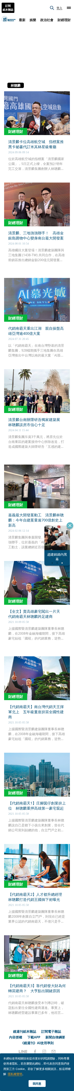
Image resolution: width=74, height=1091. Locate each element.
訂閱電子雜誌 (51, 1031)
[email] (53, 1051)
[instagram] (44, 1051)
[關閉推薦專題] (70, 525)
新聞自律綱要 (55, 1037)
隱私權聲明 (15, 1074)
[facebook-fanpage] (35, 1051)
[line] (23, 1051)
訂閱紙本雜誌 (8, 8)
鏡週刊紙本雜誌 (24, 1031)
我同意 (37, 1083)
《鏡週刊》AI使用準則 (37, 1043)
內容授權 (15, 1037)
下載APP (33, 1037)
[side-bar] (69, 7)
